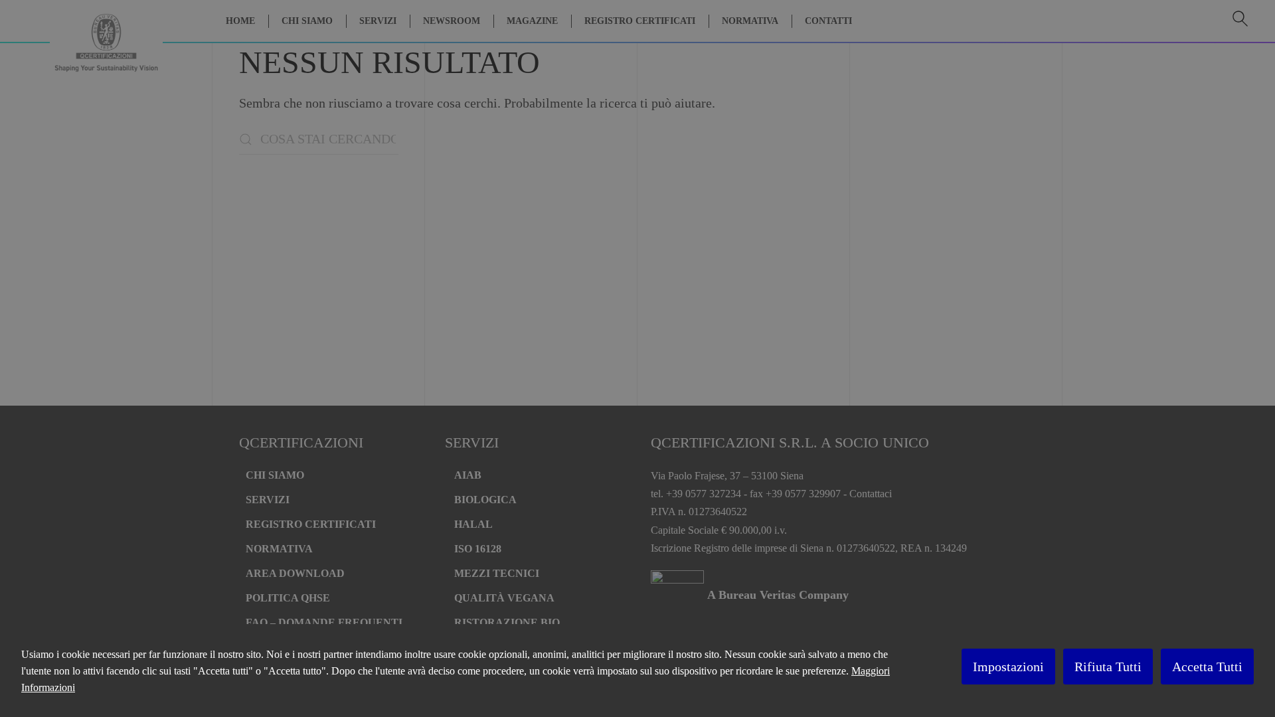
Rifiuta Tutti (1108, 666)
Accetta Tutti (1207, 666)
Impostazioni (1008, 666)
